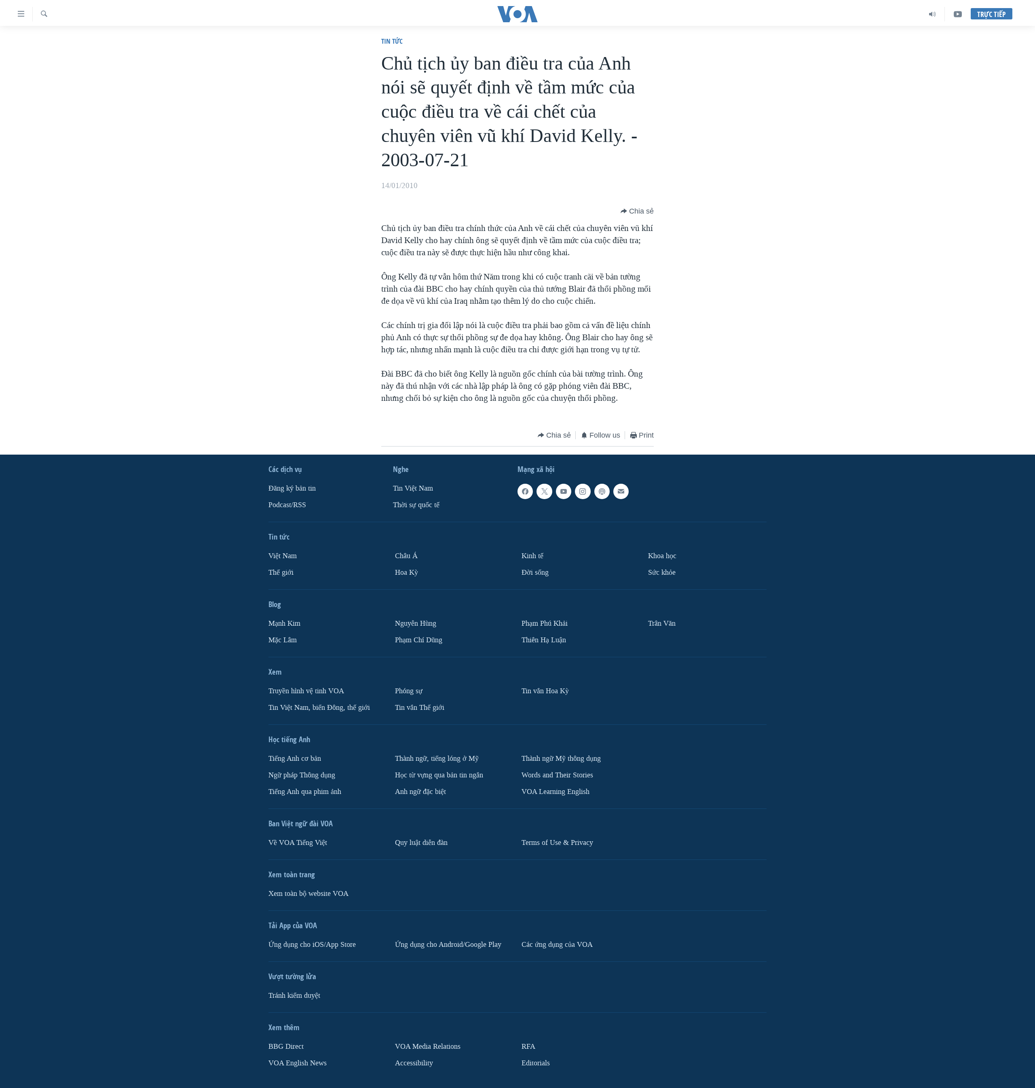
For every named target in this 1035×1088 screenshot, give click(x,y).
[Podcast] (602, 491)
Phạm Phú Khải (545, 623)
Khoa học (662, 556)
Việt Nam (282, 556)
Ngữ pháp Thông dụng (301, 775)
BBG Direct (286, 1046)
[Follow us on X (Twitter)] (544, 491)
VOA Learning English (555, 791)
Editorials (536, 1063)
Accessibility (414, 1063)
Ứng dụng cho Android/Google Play (448, 944)
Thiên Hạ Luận (544, 640)
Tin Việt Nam (413, 488)
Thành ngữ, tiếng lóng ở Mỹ (437, 758)
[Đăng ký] (621, 491)
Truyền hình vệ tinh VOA (306, 691)
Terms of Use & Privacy (557, 842)
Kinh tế (532, 556)
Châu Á (406, 556)
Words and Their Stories (557, 775)
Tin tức (392, 41)
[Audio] (932, 14)
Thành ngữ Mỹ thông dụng (561, 758)
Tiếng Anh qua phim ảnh (304, 791)
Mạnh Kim (284, 623)
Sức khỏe (662, 572)
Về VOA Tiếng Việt (297, 842)
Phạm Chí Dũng (418, 640)
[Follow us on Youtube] (563, 491)
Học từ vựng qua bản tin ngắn (439, 775)
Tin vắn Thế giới (419, 707)
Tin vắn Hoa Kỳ (545, 691)
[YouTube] (958, 14)
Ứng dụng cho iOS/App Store (312, 944)
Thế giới (281, 572)
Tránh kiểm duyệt (294, 995)
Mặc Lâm (282, 640)
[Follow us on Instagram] (582, 491)
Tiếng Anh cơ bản (294, 758)
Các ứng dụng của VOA (557, 944)
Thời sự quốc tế (416, 505)
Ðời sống (535, 572)
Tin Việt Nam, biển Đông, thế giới (319, 707)
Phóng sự (408, 691)
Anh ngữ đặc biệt (420, 791)
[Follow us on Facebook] (525, 491)
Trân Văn (662, 623)
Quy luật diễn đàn (421, 842)
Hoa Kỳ (406, 572)
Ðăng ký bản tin (292, 488)
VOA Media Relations (427, 1046)
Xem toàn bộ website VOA (308, 893)
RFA (528, 1046)
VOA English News (297, 1063)
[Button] (637, 211)
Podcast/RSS (287, 505)
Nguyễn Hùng (415, 623)
